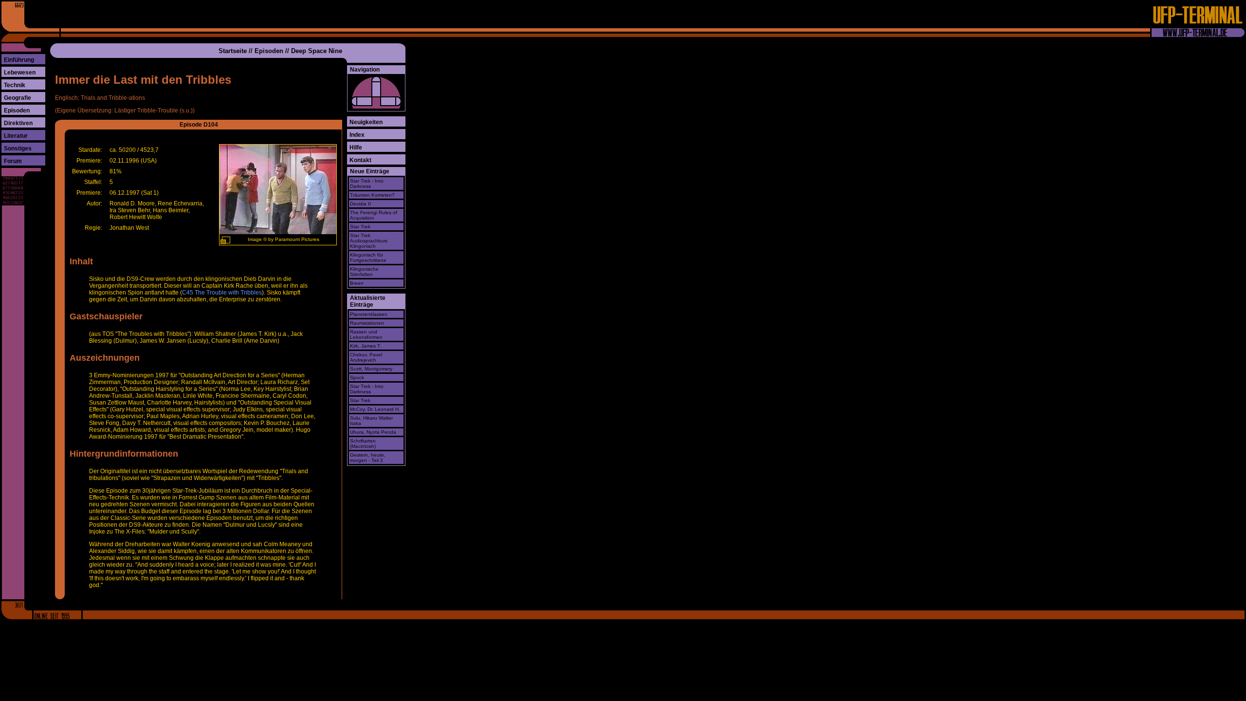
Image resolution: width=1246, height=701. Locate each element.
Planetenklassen (368, 314)
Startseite (233, 51)
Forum (13, 161)
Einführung (19, 59)
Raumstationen (367, 323)
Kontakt (360, 160)
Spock (357, 377)
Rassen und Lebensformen (366, 334)
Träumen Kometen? (372, 195)
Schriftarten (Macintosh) (363, 443)
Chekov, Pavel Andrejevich (366, 357)
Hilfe (355, 147)
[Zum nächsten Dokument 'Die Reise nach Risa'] (391, 101)
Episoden (17, 110)
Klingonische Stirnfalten (364, 271)
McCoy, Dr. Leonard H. (375, 409)
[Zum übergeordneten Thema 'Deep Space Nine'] (376, 86)
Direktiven (18, 123)
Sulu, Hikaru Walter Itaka (371, 420)
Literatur (16, 135)
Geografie (17, 97)
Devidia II (360, 203)
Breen (357, 283)
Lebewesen (20, 72)
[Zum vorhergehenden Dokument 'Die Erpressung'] (361, 101)
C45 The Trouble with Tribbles (222, 292)
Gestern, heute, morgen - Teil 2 (367, 457)
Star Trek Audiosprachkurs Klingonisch (368, 241)
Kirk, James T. (365, 346)
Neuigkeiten (366, 122)
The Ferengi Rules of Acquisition (373, 215)
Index (357, 134)
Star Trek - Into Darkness (367, 183)
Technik (14, 85)
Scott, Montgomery (371, 368)
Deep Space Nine (316, 51)
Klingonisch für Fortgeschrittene (368, 257)
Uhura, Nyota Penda (373, 432)
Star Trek (360, 226)
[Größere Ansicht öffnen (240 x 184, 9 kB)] (225, 240)
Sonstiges (18, 148)
